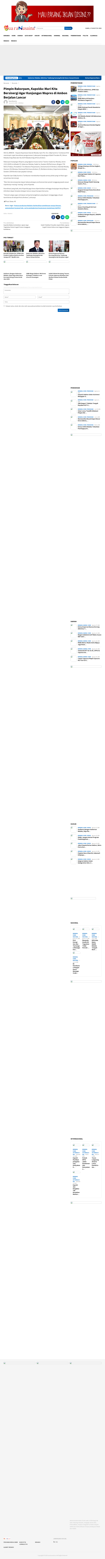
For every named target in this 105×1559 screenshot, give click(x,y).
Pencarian (68, 28)
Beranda (80, 86)
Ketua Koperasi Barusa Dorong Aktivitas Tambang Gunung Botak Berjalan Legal (58, 255)
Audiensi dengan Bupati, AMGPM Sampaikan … (89, 215)
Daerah (85, 180)
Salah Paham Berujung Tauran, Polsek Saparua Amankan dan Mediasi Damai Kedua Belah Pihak (59, 276)
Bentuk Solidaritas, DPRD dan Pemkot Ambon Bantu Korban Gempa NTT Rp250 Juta (14, 255)
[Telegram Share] (62, 102)
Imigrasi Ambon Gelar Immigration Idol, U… (85, 862)
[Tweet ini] (58, 102)
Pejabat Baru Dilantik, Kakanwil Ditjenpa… (89, 854)
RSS (57, 1542)
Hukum (89, 172)
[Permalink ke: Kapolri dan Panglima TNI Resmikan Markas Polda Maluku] (76, 1173)
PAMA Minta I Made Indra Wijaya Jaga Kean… (89, 644)
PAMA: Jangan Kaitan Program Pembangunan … (88, 838)
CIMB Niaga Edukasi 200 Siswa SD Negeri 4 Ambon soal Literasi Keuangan (36, 275)
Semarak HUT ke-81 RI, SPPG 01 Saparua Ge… (89, 651)
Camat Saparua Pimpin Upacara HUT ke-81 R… (89, 659)
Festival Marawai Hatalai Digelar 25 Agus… (89, 126)
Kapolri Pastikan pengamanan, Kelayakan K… (76, 1162)
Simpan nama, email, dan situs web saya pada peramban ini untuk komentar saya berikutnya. (34, 306)
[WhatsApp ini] (67, 102)
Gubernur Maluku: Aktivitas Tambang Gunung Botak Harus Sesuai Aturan (35, 255)
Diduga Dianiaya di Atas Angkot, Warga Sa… (89, 167)
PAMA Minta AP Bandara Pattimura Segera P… (86, 99)
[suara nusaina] (20, 28)
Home (84, 86)
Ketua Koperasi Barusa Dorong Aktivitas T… (88, 628)
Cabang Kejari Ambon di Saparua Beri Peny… (89, 175)
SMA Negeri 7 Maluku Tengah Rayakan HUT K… (88, 404)
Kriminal (89, 164)
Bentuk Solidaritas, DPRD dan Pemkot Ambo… (88, 90)
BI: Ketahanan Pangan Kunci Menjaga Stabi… (76, 968)
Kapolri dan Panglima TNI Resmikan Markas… (76, 1189)
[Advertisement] (52, 60)
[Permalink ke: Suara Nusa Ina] (6, 102)
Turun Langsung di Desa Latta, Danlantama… (95, 1162)
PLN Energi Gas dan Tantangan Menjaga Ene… (76, 945)
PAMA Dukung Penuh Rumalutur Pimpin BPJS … (89, 108)
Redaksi (37, 1542)
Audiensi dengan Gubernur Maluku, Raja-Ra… (87, 830)
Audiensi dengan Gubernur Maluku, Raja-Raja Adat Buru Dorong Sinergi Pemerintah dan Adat (13, 276)
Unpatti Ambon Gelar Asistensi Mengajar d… (88, 395)
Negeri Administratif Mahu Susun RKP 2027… (89, 636)
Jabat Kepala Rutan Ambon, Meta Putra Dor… (89, 846)
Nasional (75, 937)
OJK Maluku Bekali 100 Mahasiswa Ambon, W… (89, 117)
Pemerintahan (91, 86)
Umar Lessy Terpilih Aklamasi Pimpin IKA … (88, 412)
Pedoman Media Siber (11, 1542)
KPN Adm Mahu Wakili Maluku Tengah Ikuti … (95, 945)
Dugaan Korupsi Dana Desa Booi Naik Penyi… (89, 191)
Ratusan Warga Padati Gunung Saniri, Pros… (88, 183)
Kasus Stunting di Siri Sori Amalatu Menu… (87, 208)
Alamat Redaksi (9, 1547)
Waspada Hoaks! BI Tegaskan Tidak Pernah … (85, 944)
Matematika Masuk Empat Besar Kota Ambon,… (89, 223)
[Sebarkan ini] (53, 102)
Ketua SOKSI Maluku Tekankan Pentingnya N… (88, 199)
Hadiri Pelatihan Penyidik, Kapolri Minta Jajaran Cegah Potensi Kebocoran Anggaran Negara (55, 225)
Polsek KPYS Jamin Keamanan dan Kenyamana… (86, 1163)
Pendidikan (90, 196)
